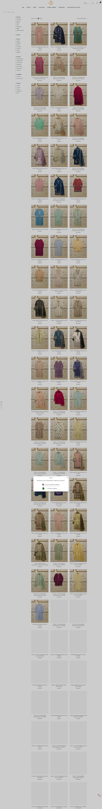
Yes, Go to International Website (52, 484)
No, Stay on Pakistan (52, 488)
